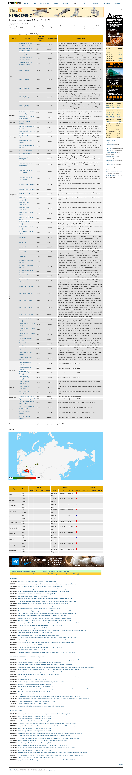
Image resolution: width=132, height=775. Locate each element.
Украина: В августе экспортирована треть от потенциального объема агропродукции (44, 589)
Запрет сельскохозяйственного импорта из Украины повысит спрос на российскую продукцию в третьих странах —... (55, 698)
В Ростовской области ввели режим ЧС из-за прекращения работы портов (43, 591)
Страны (55, 3)
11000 (118, 105)
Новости (25, 3)
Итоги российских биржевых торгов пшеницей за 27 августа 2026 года (40, 625)
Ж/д (75, 3)
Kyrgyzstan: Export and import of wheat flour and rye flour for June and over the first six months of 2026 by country (53, 752)
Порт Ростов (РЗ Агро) (26, 286)
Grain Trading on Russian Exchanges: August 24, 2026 (34, 728)
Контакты (95, 3)
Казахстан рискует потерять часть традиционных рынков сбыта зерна (40, 586)
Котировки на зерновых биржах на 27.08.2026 (32, 596)
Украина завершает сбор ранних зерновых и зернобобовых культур (39, 635)
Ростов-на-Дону (110, 107)
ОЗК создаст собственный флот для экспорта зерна (34, 691)
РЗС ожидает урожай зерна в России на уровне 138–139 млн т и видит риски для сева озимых (47, 637)
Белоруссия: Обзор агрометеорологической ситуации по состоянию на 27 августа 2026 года (47, 601)
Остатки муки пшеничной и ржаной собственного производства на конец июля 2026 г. (45, 598)
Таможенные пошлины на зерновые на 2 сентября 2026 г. (37, 593)
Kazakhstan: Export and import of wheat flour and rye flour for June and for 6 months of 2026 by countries (50, 733)
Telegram (107, 3)
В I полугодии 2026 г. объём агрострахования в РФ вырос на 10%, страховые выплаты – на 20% (48, 623)
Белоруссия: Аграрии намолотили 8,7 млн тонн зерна (35, 632)
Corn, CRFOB (109, 114)
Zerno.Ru (13, 770)
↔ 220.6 (119, 114)
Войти (107, 7)
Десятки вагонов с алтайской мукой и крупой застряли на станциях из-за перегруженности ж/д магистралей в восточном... (56, 667)
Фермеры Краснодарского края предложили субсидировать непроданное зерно (43, 603)
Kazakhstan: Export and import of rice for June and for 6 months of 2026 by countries (44, 735)
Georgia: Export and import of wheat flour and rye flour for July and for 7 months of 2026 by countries (49, 738)
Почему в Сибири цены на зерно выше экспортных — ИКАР (36, 701)
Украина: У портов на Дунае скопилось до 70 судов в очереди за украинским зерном (44, 620)
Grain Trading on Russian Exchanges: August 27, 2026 (34, 716)
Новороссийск (109, 105)
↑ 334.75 (120, 52)
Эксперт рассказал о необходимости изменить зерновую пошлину (39, 694)
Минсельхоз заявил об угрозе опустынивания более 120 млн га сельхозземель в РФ (44, 611)
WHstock (108, 121)
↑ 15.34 (120, 54)
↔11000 (119, 121)
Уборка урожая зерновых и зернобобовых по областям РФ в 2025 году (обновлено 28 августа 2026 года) (44, 574)
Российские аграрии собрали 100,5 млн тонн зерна (35, 645)
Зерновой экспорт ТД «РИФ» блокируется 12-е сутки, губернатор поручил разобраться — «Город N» (50, 669)
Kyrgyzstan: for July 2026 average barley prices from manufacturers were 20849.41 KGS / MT (46, 760)
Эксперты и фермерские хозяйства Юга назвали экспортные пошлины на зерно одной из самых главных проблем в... (55, 689)
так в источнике (110, 167)
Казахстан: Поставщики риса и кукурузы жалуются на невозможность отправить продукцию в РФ (48, 660)
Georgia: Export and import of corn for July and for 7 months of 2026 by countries (42, 745)
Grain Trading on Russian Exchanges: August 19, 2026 (34, 743)
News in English (16, 711)
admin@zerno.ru (50, 770)
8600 (118, 107)
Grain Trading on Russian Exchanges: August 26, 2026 (34, 718)
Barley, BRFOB (110, 116)
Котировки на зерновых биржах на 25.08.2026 (32, 649)
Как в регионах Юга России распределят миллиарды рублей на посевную (41, 706)
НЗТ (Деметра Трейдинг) (27, 184)
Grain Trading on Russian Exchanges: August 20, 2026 (34, 730)
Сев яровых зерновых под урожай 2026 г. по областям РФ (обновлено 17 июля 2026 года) (39, 571)
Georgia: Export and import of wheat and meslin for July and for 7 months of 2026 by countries (46, 747)
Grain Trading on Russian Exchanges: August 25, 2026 (34, 721)
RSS (85, 3)
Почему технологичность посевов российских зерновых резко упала (39, 662)
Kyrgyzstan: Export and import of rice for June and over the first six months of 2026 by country (46, 726)
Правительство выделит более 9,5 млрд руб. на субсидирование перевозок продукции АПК (47, 613)
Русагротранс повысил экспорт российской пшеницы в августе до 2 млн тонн (42, 615)
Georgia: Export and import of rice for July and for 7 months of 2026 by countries (42, 740)
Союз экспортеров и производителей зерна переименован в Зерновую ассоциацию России (47, 584)
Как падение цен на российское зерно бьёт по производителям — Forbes (41, 681)
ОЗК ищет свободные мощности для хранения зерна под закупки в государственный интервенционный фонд (52, 630)
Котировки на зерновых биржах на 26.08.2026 (32, 628)
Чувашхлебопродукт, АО (27, 396)
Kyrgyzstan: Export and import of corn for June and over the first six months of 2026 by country (47, 723)
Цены (34, 3)
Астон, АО (22, 237)
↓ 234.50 (120, 60)
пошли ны (108, 148)
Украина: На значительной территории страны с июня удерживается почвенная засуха (45, 606)
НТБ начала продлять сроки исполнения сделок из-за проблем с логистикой (42, 640)
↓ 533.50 (120, 50)
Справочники (44, 3)
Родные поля (109, 164)
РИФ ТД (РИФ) (24, 70)
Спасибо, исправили (111, 152)
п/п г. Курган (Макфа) (26, 150)
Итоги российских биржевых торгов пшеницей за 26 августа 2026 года (40, 647)
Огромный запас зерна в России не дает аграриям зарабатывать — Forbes (41, 672)
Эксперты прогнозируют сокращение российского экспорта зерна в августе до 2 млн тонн (46, 652)
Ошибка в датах (110, 160)
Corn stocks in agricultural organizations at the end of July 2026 (37, 757)
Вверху (121, 764)
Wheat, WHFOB (110, 112)
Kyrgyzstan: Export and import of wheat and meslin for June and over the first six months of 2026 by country (51, 755)
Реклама (117, 3)
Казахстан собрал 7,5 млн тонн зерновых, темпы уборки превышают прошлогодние (44, 618)
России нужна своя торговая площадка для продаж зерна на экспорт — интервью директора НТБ (48, 696)
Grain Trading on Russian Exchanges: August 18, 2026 (34, 750)
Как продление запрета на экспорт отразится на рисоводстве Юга (39, 674)
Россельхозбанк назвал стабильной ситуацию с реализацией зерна (39, 608)
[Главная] (14, 3)
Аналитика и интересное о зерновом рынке (27, 657)
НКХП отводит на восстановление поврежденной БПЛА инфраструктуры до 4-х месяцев (46, 642)
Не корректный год (110, 156)
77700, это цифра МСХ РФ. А (113, 175)
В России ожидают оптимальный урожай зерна (32, 703)
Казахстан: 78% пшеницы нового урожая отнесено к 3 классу (37, 581)
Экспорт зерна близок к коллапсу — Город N (32, 679)
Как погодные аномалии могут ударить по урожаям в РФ (36, 686)
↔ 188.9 (119, 116)
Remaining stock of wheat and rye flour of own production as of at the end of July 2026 (44, 714)
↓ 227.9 (119, 112)
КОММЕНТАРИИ (110, 140)
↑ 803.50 (120, 58)
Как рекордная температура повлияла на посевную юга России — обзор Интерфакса (45, 664)
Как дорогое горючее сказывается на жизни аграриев (34, 684)
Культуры (65, 3)
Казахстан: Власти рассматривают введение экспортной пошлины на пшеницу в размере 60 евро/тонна (51, 677)
